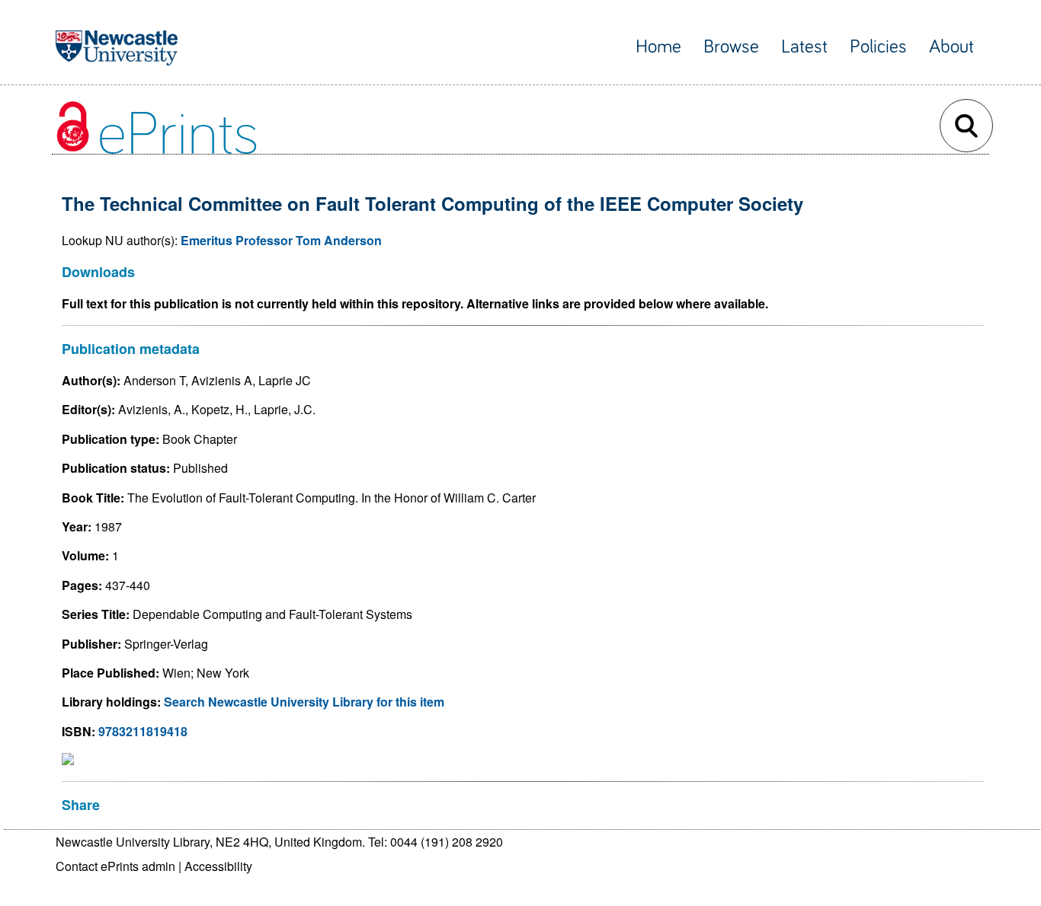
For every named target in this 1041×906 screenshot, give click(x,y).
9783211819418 (142, 731)
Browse (731, 46)
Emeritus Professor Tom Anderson (281, 240)
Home (658, 46)
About (951, 46)
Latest (804, 46)
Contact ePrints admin (115, 866)
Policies (878, 46)
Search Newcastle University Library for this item (304, 701)
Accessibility (218, 866)
